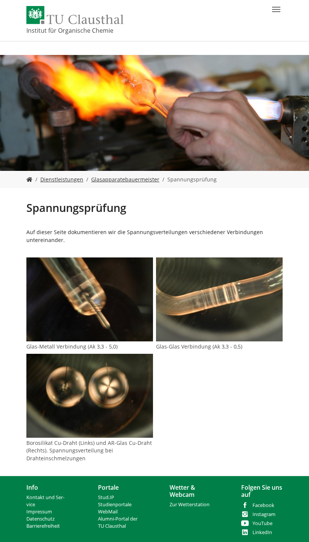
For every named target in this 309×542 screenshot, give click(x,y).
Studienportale (115, 504)
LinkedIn (262, 532)
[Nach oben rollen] (293, 526)
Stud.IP (106, 497)
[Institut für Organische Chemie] (29, 179)
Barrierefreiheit (43, 526)
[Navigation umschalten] (276, 9)
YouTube (262, 523)
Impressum (39, 512)
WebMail (108, 512)
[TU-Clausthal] (75, 15)
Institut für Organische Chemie (69, 30)
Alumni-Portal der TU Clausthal (118, 522)
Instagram (263, 514)
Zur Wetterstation (190, 504)
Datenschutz (40, 519)
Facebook (263, 505)
